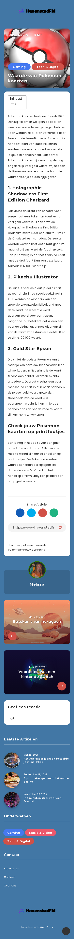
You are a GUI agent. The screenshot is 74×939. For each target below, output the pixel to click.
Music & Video (40, 833)
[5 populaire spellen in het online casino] (12, 780)
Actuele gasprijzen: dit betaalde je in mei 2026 (46, 760)
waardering (37, 550)
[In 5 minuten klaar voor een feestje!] (12, 800)
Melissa (37, 584)
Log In (12, 718)
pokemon (28, 545)
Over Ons (10, 885)
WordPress (46, 927)
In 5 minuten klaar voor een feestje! (42, 800)
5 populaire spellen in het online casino (46, 780)
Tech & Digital (48, 67)
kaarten (14, 545)
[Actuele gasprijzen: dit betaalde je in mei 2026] (12, 760)
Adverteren (11, 868)
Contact (9, 877)
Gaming (19, 67)
